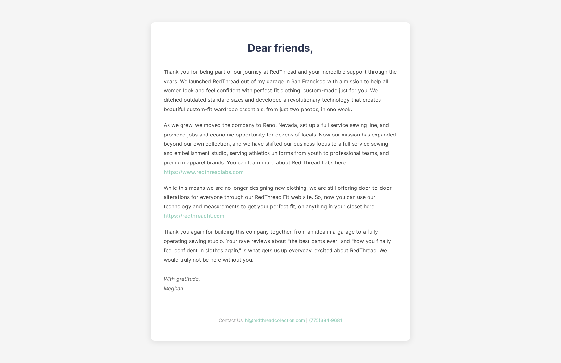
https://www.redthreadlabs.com (203, 172)
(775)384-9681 (325, 320)
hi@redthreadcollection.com (275, 320)
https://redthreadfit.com (194, 216)
